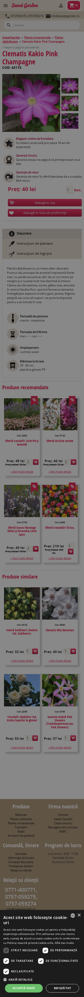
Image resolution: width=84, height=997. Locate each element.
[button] (42, 979)
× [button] (79, 915)
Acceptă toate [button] (24, 988)
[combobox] (73, 915)
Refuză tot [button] (62, 988)
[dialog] (42, 953)
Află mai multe (64, 943)
